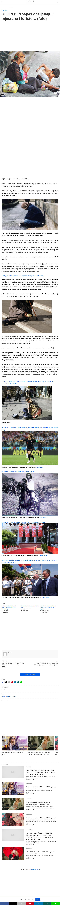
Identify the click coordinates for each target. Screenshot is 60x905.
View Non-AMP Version (35, 869)
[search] (57, 2)
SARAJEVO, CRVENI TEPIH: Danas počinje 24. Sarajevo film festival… (24, 522)
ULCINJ (15, 696)
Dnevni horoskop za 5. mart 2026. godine (40, 852)
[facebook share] (2, 682)
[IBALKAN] (30, 2)
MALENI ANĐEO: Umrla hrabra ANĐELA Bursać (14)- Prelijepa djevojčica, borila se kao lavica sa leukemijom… (40, 772)
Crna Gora (10, 7)
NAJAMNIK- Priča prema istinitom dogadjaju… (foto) (18, 472)
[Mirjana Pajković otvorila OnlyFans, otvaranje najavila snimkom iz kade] (41, 743)
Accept (37, 899)
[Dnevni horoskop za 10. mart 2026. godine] (13, 819)
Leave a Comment (30, 674)
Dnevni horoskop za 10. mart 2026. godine (40, 818)
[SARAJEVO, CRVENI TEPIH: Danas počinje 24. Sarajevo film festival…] (30, 553)
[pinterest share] (12, 682)
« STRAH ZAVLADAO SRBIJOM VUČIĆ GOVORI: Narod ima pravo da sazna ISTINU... (13, 665)
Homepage (4, 7)
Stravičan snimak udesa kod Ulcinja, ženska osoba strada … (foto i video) (9, 607)
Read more (39, 467)
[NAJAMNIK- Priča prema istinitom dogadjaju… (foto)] (30, 515)
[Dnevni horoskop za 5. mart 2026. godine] (13, 853)
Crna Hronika (29, 798)
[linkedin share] (15, 682)
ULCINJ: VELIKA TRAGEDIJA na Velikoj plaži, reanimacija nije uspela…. (48, 607)
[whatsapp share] (18, 682)
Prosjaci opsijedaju (6, 696)
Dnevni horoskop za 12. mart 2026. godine (40, 787)
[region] (30, 34)
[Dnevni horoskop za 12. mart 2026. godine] (15, 743)
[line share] (21, 682)
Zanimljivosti (29, 783)
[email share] (9, 682)
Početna (28, 766)
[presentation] (56, 748)
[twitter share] (6, 682)
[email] (21, 903)
